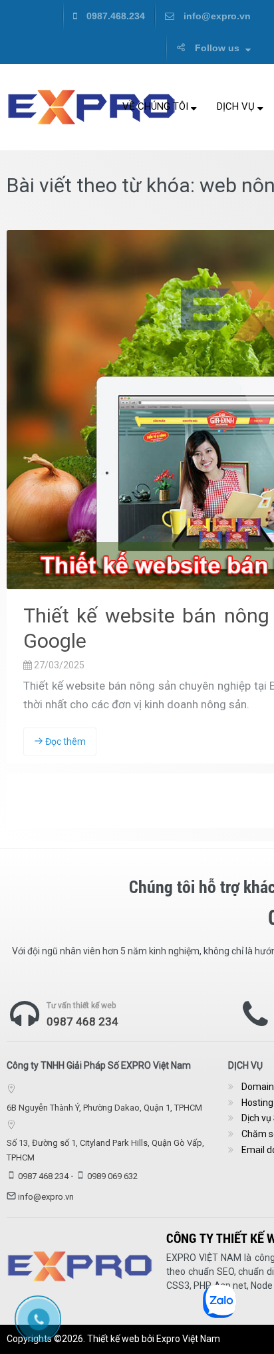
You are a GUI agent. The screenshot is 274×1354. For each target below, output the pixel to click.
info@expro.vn (216, 16)
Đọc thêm (64, 741)
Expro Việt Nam (188, 1338)
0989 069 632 (112, 1176)
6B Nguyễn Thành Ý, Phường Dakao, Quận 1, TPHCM (104, 1108)
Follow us (217, 48)
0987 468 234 (82, 1021)
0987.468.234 (114, 16)
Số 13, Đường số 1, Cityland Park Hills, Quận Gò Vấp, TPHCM (105, 1150)
